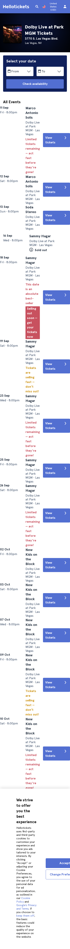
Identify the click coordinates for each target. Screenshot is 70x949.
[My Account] (64, 6)
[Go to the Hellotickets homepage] (16, 6)
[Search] (36, 6)
